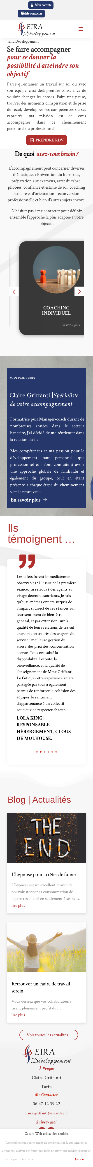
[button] (14, 291)
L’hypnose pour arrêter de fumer (44, 874)
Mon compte (43, 5)
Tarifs (46, 1086)
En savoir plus (60, 324)
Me (46, 1095)
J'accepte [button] (79, 1159)
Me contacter (33, 13)
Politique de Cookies (53, 1159)
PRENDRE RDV (50, 140)
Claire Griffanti (46, 1077)
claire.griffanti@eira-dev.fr (46, 1113)
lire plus (18, 905)
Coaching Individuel (46, 311)
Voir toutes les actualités (47, 1035)
